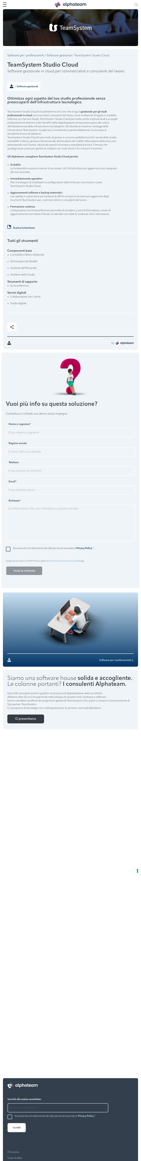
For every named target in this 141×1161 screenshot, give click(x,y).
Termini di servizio (68, 561)
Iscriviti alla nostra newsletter (24, 1099)
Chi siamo (13, 1152)
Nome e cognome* (20, 424)
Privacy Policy (84, 548)
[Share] (12, 327)
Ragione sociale (18, 443)
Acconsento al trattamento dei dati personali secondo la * (53, 548)
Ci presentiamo (25, 718)
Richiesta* (14, 500)
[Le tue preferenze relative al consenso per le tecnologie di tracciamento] (137, 870)
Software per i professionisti (25, 55)
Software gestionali (59, 55)
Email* (12, 481)
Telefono (14, 462)
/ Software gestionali (26, 86)
